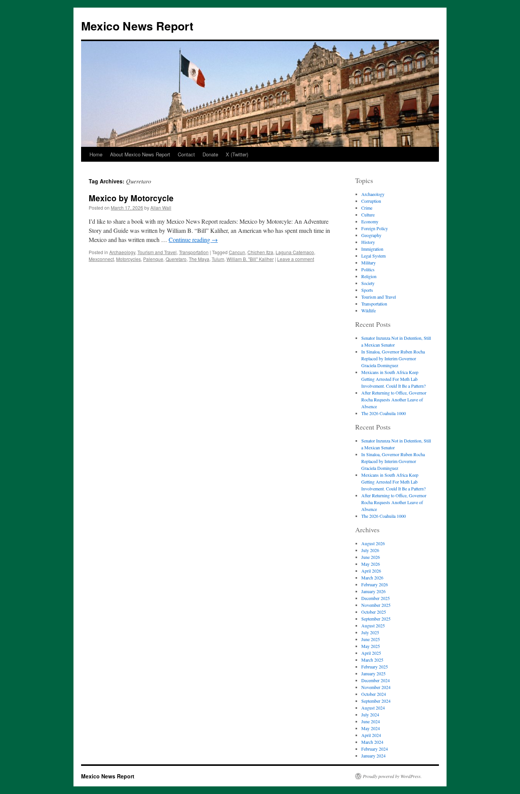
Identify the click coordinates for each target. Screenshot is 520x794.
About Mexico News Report (140, 154)
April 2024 (371, 735)
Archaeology (122, 252)
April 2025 (371, 653)
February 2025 (374, 667)
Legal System (373, 256)
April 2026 (371, 571)
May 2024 (370, 728)
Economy (369, 221)
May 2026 (370, 564)
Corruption (371, 201)
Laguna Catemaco (295, 252)
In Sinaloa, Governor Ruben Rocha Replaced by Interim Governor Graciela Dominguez (393, 358)
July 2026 (370, 550)
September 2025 (376, 619)
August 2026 (373, 543)
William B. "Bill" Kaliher (250, 259)
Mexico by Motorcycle (131, 198)
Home (95, 154)
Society (368, 283)
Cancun (237, 252)
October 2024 (373, 694)
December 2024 (375, 680)
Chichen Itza (260, 252)
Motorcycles (128, 259)
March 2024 (372, 742)
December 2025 (375, 598)
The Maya (199, 259)
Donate (210, 154)
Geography (371, 235)
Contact (186, 154)
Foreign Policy (374, 228)
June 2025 (370, 639)
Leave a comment (295, 259)
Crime (366, 208)
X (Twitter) (237, 154)
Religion (368, 276)
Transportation (194, 252)
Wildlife (368, 310)
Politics (368, 269)
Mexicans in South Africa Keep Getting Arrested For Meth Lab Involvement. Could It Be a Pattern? (393, 379)
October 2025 (373, 612)
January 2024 (373, 756)
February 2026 (374, 584)
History (368, 242)
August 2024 (373, 708)
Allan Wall (160, 207)
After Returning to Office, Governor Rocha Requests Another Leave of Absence (393, 399)
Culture (368, 215)
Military (368, 262)
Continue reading (193, 239)
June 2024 (370, 721)
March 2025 (372, 660)
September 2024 (376, 701)
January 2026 (373, 591)
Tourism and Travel (157, 252)
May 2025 (370, 646)
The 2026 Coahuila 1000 (383, 413)
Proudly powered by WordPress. (392, 776)
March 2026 (372, 577)
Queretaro (176, 259)
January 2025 (373, 673)
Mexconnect (101, 259)
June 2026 (370, 557)
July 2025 (370, 632)
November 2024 (376, 687)
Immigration (372, 249)
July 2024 (370, 714)
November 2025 (376, 605)
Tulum (218, 259)
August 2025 (373, 625)
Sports (367, 290)
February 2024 (374, 749)
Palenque (153, 259)
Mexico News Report (137, 26)
